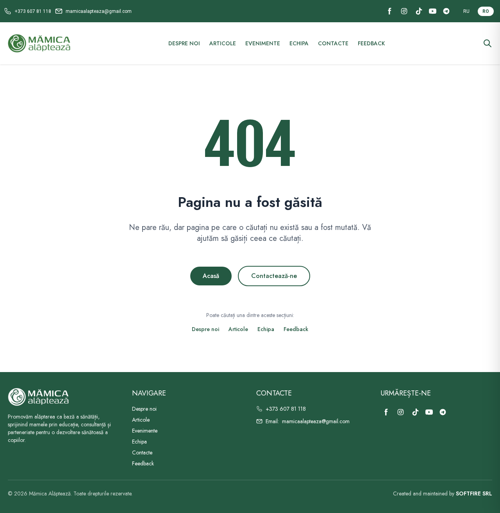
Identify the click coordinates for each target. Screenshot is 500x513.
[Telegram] (446, 11)
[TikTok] (419, 11)
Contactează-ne (274, 275)
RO (485, 11)
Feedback (371, 43)
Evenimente (262, 43)
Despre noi (184, 43)
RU (466, 11)
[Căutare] (487, 43)
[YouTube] (433, 11)
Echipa (299, 43)
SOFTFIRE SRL (474, 493)
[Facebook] (389, 11)
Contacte (333, 43)
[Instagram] (404, 11)
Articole (222, 43)
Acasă (211, 275)
